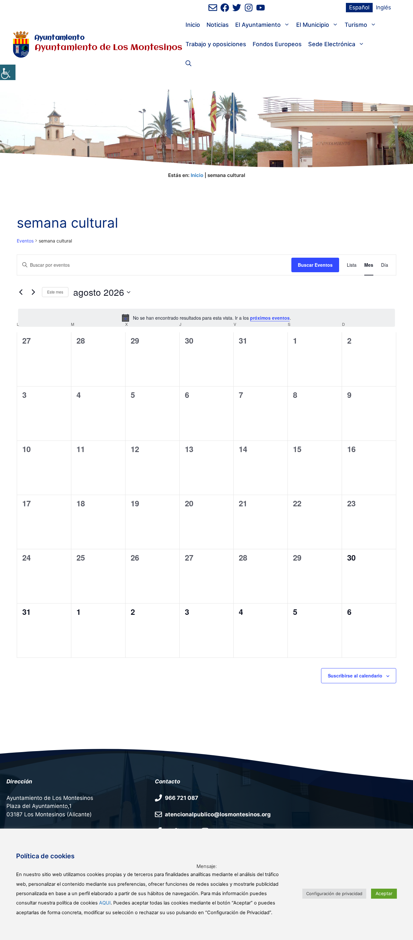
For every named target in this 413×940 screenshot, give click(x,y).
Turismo (356, 24)
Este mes (55, 291)
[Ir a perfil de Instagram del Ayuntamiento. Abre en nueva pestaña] (249, 7)
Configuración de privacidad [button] (334, 893)
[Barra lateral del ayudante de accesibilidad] (7, 72)
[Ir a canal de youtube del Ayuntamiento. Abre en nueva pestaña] (261, 7)
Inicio (193, 24)
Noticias (217, 24)
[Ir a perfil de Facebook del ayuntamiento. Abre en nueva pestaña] (225, 7)
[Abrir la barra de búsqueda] (188, 63)
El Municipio (312, 24)
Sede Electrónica (331, 44)
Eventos (25, 240)
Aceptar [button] (384, 893)
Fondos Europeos (277, 44)
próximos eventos (270, 318)
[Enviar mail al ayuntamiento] (213, 7)
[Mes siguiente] (33, 292)
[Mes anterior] (21, 292)
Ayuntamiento (60, 38)
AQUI (105, 903)
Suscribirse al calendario (355, 675)
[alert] (206, 318)
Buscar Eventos (315, 265)
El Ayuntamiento (258, 24)
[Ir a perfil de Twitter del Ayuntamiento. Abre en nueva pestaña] (237, 7)
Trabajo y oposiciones (216, 44)
